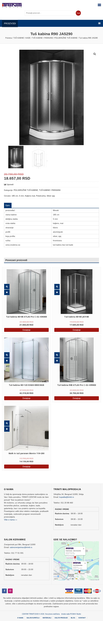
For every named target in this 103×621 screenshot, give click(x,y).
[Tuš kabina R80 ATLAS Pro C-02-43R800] (74, 358)
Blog (73, 618)
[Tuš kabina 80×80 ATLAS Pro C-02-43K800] (24, 289)
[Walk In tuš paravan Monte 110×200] (24, 426)
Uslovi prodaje (61, 618)
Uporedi (10, 184)
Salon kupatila (33, 618)
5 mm (21, 196)
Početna (8, 38)
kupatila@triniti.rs (66, 497)
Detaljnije (26, 330)
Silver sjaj (51, 196)
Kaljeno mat (30, 196)
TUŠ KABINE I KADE (21, 38)
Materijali (47, 618)
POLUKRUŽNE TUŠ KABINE (65, 38)
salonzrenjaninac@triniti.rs (21, 547)
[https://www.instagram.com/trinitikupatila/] (4, 591)
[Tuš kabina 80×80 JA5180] (74, 289)
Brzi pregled (7, 286)
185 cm (15, 196)
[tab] (7, 205)
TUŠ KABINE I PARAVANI (42, 38)
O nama (20, 618)
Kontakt (82, 618)
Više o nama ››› (10, 520)
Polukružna (41, 196)
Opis (7, 205)
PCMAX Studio (75, 614)
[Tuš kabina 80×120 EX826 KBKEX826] (26, 360)
